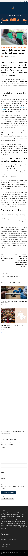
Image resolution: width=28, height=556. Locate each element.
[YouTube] (21, 1)
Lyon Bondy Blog (14, 552)
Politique (23, 47)
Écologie (13, 47)
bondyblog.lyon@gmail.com (8, 539)
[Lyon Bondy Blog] (14, 17)
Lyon (18, 47)
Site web (3, 478)
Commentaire (5, 447)
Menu (4, 22)
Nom (2, 466)
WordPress (3, 554)
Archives (3, 497)
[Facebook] (19, 1)
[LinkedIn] (26, 1)
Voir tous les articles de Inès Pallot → (11, 276)
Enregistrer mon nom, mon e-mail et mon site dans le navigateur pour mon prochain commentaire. (13, 486)
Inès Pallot (7, 56)
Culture (3, 47)
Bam (9, 554)
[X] (23, 1)
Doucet (8, 47)
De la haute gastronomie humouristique (13, 431)
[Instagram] (25, 1)
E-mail (3, 472)
